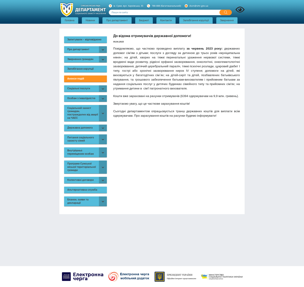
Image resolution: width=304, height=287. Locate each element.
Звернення (227, 20)
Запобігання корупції (196, 20)
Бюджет (144, 20)
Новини (90, 20)
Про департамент (117, 20)
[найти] (225, 12)
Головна (69, 20)
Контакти (166, 20)
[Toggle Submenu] (103, 49)
